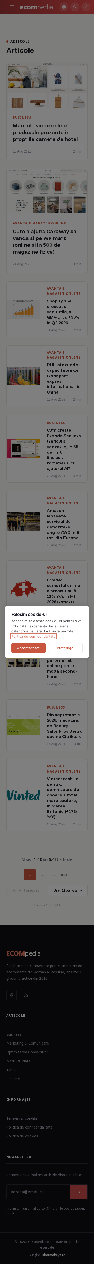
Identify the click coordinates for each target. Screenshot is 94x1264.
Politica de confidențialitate (33, 636)
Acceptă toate (28, 648)
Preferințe (65, 648)
